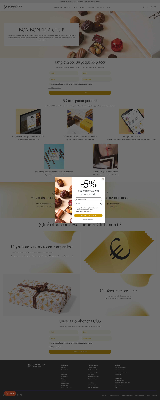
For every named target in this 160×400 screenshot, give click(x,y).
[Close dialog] (103, 179)
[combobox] (88, 203)
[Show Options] (100, 203)
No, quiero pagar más (88, 219)
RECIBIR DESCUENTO (88, 215)
